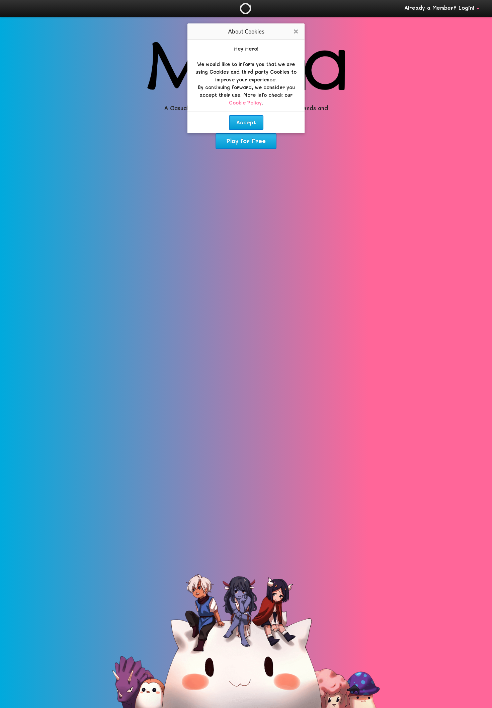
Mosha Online (245, 8)
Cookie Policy (245, 102)
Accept (246, 122)
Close (296, 31)
